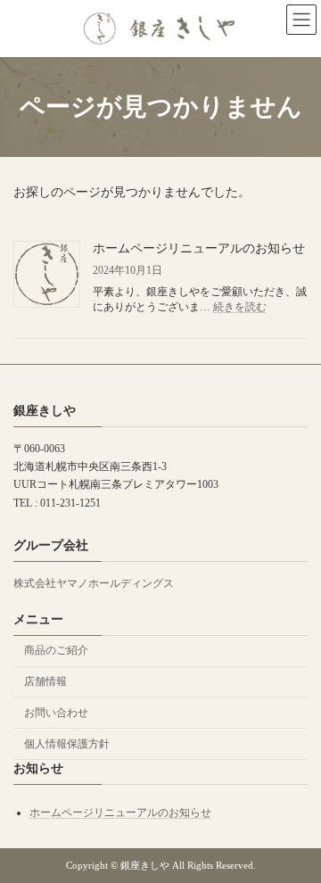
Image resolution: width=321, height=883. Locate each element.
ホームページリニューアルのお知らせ (199, 248)
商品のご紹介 (56, 650)
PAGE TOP (295, 836)
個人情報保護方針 (67, 744)
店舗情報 (45, 681)
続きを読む (240, 307)
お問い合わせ (56, 712)
